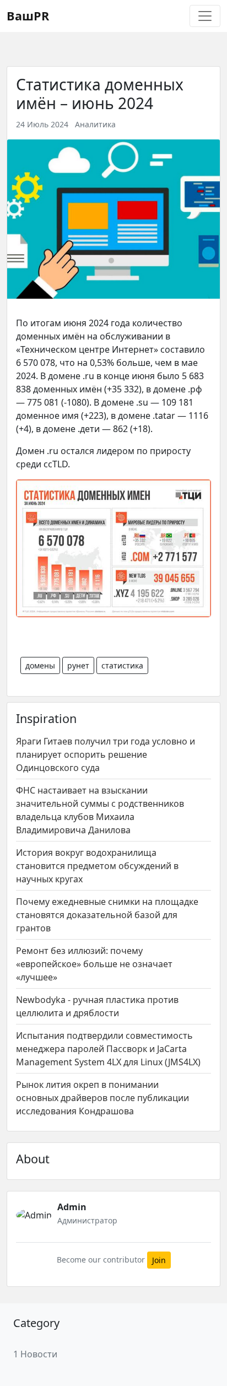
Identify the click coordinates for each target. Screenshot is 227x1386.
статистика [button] (122, 665)
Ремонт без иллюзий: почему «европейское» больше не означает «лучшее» (94, 964)
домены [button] (40, 665)
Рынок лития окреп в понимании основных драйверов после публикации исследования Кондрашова (102, 1097)
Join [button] (159, 1260)
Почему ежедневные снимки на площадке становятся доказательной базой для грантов (107, 915)
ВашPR (28, 16)
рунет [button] (78, 665)
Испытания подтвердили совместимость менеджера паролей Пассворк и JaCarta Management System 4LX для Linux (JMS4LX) (108, 1048)
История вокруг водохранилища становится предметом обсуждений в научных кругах (97, 865)
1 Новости (35, 1354)
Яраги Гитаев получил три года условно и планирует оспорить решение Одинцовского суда (105, 754)
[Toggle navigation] (205, 16)
